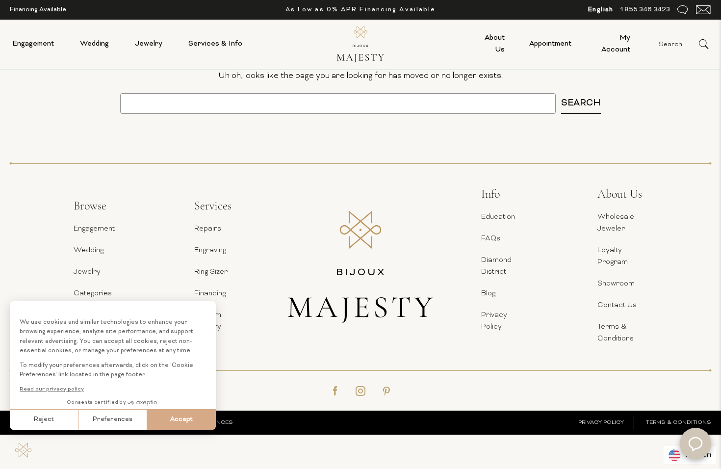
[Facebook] (335, 391)
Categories (93, 293)
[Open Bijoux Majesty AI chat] (695, 443)
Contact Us (617, 305)
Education (498, 217)
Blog (488, 293)
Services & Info (215, 44)
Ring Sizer (211, 272)
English (601, 10)
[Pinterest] (386, 391)
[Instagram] (360, 391)
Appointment (550, 44)
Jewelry (148, 44)
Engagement (33, 44)
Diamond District (496, 266)
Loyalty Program (612, 256)
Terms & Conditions (615, 332)
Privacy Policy (494, 321)
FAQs (490, 238)
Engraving (210, 250)
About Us (495, 43)
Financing (210, 293)
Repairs (207, 229)
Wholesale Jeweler (615, 223)
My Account (615, 43)
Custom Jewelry (207, 321)
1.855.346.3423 (645, 10)
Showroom (616, 283)
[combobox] (600, 9)
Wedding (94, 44)
